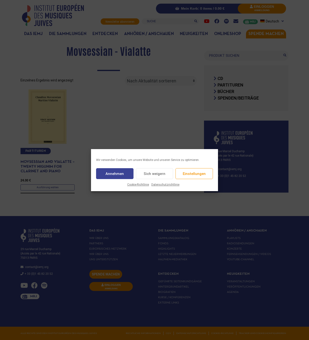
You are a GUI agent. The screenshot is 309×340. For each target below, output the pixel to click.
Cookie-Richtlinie (138, 184)
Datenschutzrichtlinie (165, 184)
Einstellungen (194, 173)
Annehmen (114, 173)
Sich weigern (154, 173)
